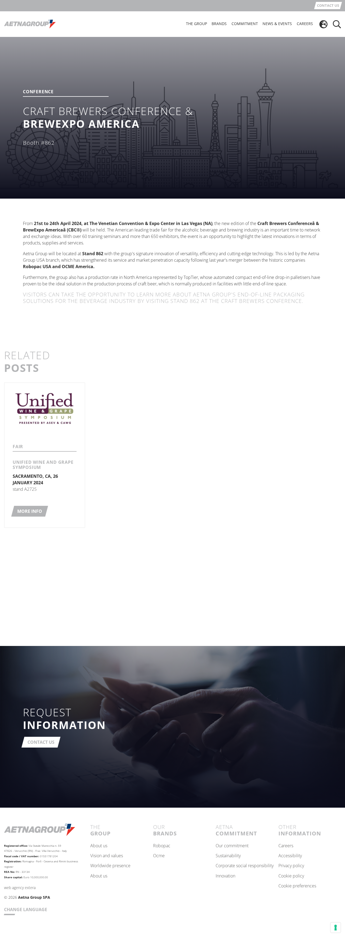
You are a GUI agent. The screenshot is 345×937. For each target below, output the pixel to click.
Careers (285, 846)
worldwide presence (110, 866)
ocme (159, 856)
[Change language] (323, 24)
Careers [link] (305, 23)
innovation (225, 876)
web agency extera (20, 887)
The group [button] (196, 23)
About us (98, 846)
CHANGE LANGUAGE (25, 909)
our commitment (232, 846)
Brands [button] (219, 23)
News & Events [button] (277, 23)
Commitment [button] (245, 23)
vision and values (106, 856)
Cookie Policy (291, 876)
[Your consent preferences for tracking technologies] (335, 927)
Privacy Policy (291, 866)
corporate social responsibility (245, 866)
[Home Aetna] (30, 24)
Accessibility (290, 856)
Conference (38, 92)
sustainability (228, 856)
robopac (161, 846)
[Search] (337, 24)
